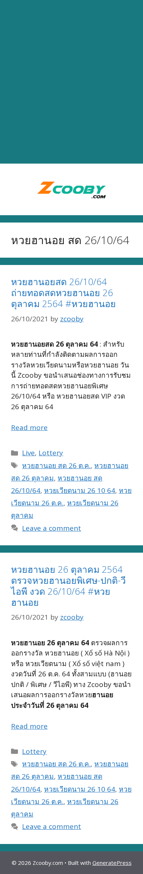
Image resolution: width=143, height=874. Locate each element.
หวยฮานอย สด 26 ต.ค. (56, 465)
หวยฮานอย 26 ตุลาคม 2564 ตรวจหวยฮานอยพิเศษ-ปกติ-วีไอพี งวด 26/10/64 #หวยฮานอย (68, 585)
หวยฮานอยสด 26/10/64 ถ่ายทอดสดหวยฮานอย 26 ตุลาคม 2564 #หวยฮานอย (63, 292)
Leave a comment (51, 528)
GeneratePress (112, 862)
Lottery (50, 452)
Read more (29, 427)
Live (28, 452)
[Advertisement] (71, 82)
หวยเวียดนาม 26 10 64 (79, 490)
